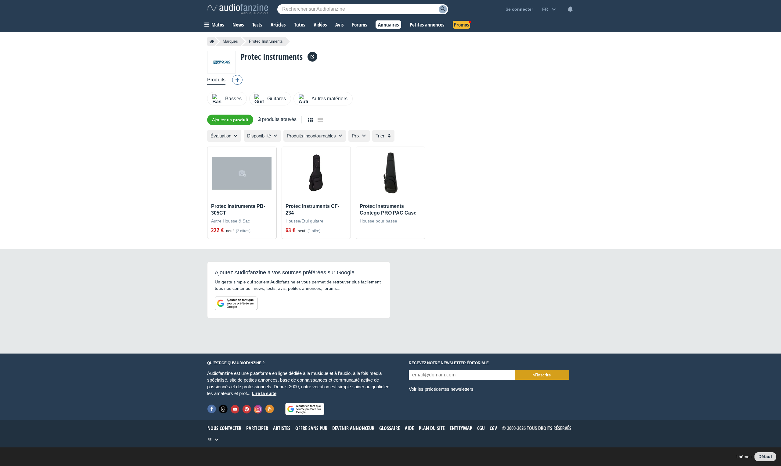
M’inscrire (541, 374)
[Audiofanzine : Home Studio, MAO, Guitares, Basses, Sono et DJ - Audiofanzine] (237, 9)
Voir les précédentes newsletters (441, 389)
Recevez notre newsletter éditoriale (449, 363)
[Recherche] (443, 9)
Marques (230, 41)
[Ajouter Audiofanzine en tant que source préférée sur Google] (236, 303)
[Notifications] (570, 9)
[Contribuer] (237, 80)
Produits (216, 79)
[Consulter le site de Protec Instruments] (312, 57)
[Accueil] (212, 41)
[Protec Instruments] (221, 62)
